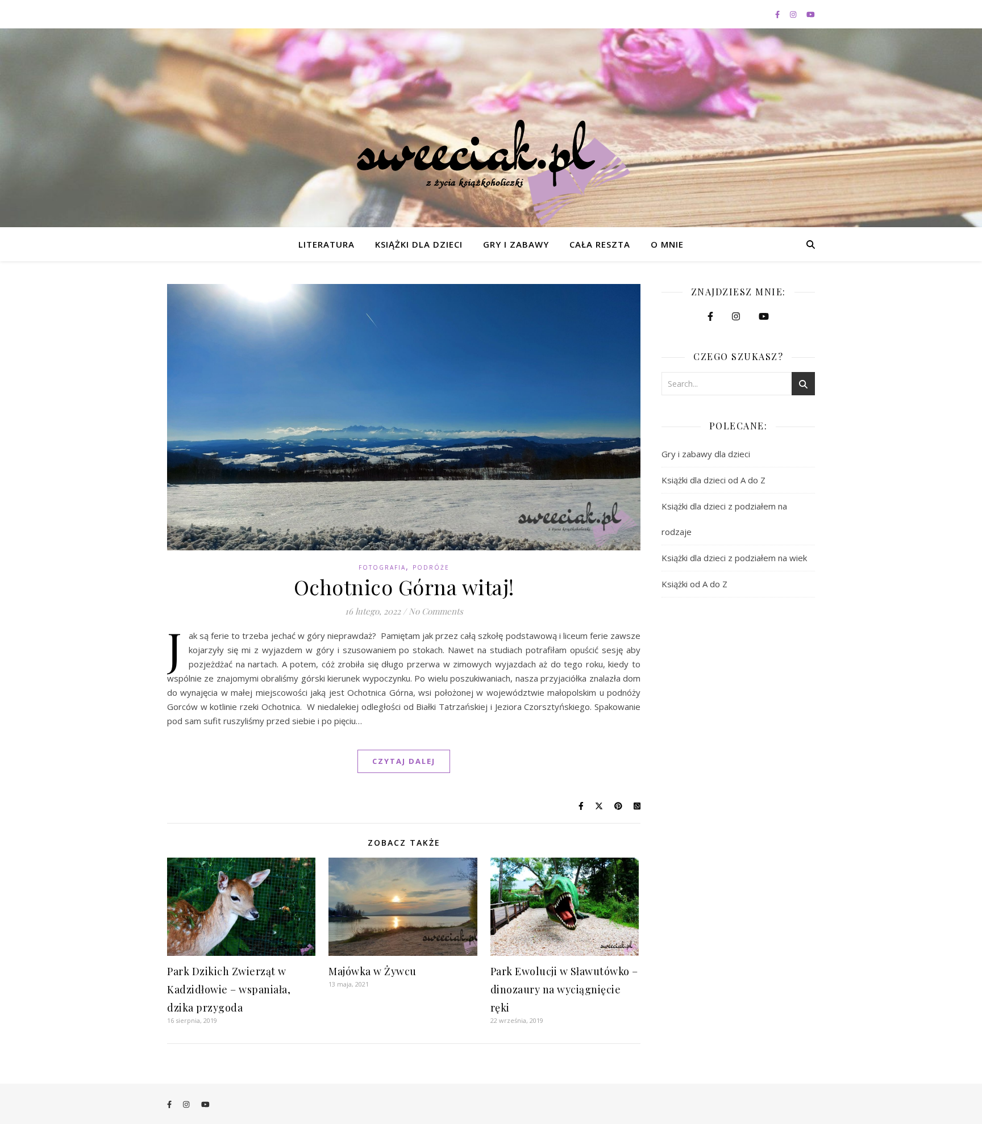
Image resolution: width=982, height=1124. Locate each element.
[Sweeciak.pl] (491, 172)
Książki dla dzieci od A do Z (713, 480)
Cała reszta (599, 244)
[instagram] (794, 14)
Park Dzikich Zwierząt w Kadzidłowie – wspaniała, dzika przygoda (228, 989)
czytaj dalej (403, 761)
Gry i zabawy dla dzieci (705, 453)
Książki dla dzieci (419, 244)
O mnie (667, 244)
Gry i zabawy (516, 244)
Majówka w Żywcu (372, 971)
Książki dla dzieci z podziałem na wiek (734, 557)
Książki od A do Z (694, 584)
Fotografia (382, 567)
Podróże (431, 567)
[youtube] (810, 14)
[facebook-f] (778, 14)
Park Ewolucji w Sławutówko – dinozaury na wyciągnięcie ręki (564, 989)
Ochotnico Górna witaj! (404, 586)
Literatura (326, 244)
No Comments (436, 611)
